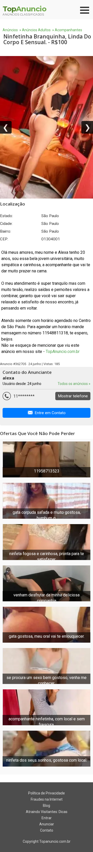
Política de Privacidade (46, 793)
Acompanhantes (68, 30)
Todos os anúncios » (74, 384)
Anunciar (46, 824)
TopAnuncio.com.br (63, 351)
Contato (46, 830)
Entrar (47, 818)
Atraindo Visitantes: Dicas (46, 812)
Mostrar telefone (73, 396)
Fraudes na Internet (47, 799)
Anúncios (10, 30)
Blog (46, 805)
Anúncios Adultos (36, 30)
